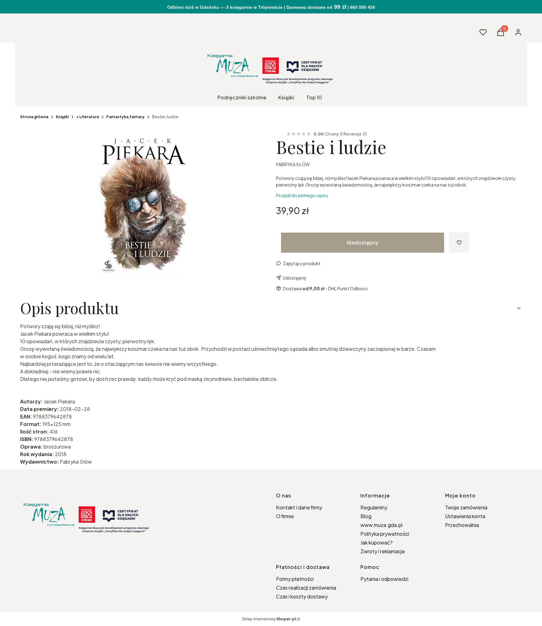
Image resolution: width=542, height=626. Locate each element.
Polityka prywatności (384, 533)
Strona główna (34, 116)
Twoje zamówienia (466, 507)
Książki (62, 116)
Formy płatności (295, 579)
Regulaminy (373, 507)
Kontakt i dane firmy (299, 507)
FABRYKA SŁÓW (293, 164)
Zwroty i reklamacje (382, 551)
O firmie (285, 516)
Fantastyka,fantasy (125, 116)
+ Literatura (87, 116)
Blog (365, 516)
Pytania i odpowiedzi (384, 579)
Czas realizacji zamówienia (306, 587)
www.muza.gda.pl (381, 525)
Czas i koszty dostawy (302, 596)
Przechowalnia (462, 525)
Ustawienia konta (465, 516)
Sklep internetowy (269, 619)
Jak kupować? (376, 542)
